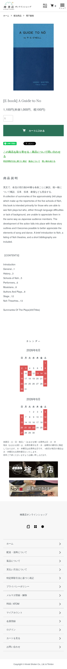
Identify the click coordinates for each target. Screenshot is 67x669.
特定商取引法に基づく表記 (15, 161)
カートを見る (13, 638)
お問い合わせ (13, 646)
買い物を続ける (48, 161)
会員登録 (11, 621)
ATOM (16, 603)
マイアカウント (14, 612)
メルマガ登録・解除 (17, 595)
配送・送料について (17, 552)
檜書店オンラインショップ (33, 514)
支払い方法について (17, 569)
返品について (34, 161)
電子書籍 (30, 15)
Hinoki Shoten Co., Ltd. (35, 664)
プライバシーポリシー (18, 586)
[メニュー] (62, 6)
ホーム (6, 15)
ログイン (11, 629)
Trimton (50, 664)
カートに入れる (37, 130)
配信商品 (17, 15)
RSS (9, 603)
